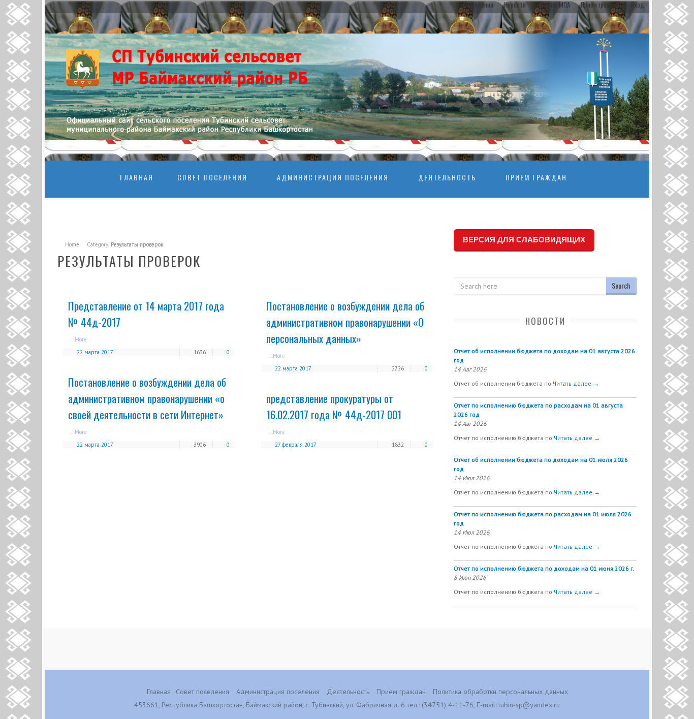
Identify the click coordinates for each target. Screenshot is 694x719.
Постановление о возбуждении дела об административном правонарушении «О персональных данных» (345, 322)
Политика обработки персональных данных (500, 691)
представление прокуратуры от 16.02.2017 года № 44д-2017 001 (333, 406)
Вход (637, 4)
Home (72, 244)
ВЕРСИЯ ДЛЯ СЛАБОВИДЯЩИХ (524, 239)
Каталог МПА (553, 4)
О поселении (476, 4)
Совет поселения (212, 177)
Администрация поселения (333, 177)
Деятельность (447, 177)
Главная (136, 177)
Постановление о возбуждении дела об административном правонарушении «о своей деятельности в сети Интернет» (147, 398)
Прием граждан (600, 4)
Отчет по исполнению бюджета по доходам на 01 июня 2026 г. (544, 568)
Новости (515, 4)
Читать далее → (576, 383)
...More (79, 339)
